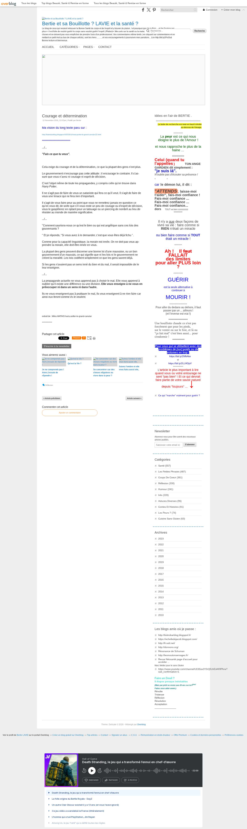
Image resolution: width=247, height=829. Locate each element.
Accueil (48, 47)
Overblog (141, 724)
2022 (161, 544)
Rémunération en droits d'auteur (155, 735)
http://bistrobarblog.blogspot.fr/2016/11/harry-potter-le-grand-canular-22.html (71, 134)
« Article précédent (52, 398)
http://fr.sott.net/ (166, 643)
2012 (161, 603)
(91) (171, 507)
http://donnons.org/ (168, 647)
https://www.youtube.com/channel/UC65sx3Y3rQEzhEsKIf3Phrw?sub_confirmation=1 (180, 670)
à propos (132, 780)
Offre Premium (180, 735)
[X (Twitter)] (149, 10)
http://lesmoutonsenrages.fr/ (173, 655)
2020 (161, 556)
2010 (161, 615)
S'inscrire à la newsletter (57, 346)
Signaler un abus (120, 735)
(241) (165, 489)
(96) (170, 501)
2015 (161, 585)
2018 (161, 568)
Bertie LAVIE (22, 735)
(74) (167, 512)
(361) (170, 477)
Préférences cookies (234, 735)
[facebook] (143, 10)
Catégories (69, 47)
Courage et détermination (64, 116)
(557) (164, 465)
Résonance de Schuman (171, 651)
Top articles (92, 735)
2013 (161, 597)
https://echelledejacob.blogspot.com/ (177, 639)
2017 (161, 574)
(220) (163, 495)
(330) (166, 483)
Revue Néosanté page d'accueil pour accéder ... (178, 660)
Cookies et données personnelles (205, 735)
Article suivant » (134, 398)
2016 (161, 579)
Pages (88, 47)
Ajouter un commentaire (70, 413)
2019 (161, 562)
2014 (161, 591)
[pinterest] (154, 10)
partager (113, 780)
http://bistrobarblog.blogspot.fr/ (174, 635)
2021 (161, 550)
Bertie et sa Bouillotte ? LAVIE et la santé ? (90, 23)
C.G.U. (134, 735)
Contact (105, 47)
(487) (172, 471)
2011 (160, 609)
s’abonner (93, 780)
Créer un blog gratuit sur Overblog (68, 735)
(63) (171, 518)
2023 (161, 538)
